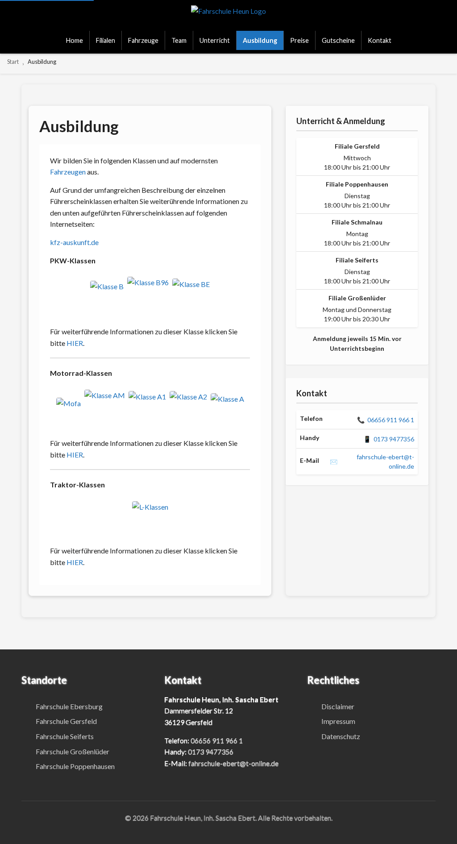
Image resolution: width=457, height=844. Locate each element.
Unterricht (214, 40)
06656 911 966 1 (385, 420)
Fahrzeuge (143, 40)
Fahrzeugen (68, 171)
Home (74, 40)
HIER (74, 343)
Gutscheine (338, 40)
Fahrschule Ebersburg (69, 706)
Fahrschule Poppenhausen (75, 766)
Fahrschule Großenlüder (72, 751)
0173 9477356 (388, 439)
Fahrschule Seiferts (65, 736)
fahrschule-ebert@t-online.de (372, 461)
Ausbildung (260, 40)
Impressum (338, 721)
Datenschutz (340, 736)
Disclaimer (337, 706)
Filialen (105, 40)
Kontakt (379, 40)
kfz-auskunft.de (74, 242)
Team (179, 40)
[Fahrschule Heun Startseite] (228, 15)
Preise (299, 40)
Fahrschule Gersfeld (66, 721)
